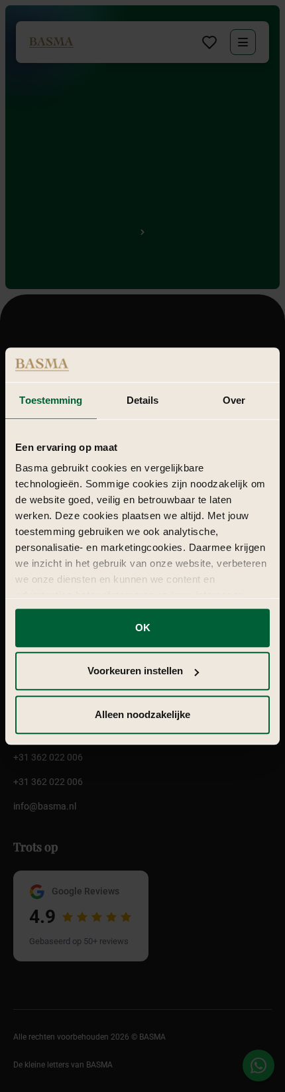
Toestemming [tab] (50, 400)
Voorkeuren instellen (135, 671)
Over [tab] (234, 400)
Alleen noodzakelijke (142, 714)
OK (142, 627)
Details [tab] (143, 400)
